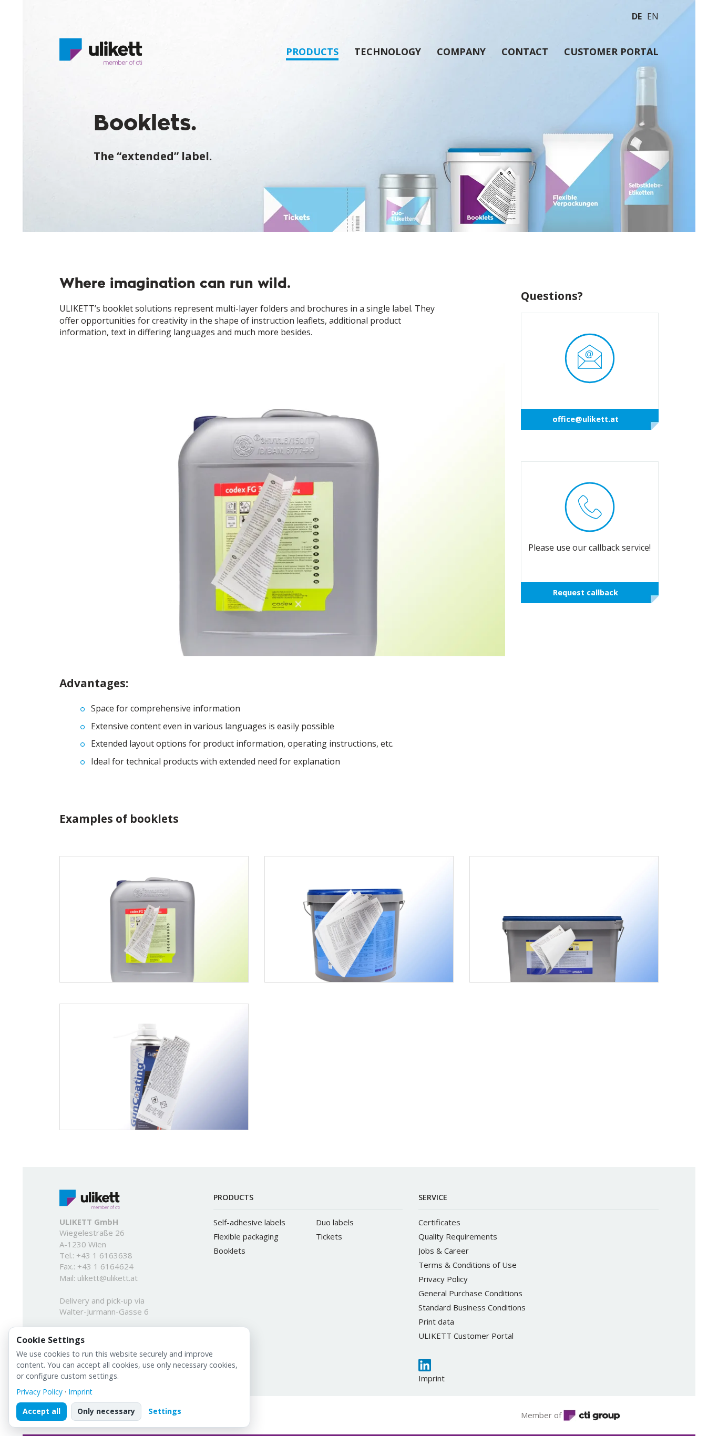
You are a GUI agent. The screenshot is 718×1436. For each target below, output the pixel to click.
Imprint (431, 1378)
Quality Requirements (457, 1236)
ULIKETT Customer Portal (466, 1335)
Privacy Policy (443, 1279)
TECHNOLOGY (387, 51)
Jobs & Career (443, 1250)
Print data (436, 1321)
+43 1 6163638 (104, 1255)
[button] (314, 208)
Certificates (439, 1222)
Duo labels (335, 1222)
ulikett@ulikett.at (107, 1278)
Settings (164, 1411)
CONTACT (524, 51)
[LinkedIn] (424, 1365)
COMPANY (461, 51)
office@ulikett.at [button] (585, 419)
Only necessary (106, 1411)
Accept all (41, 1411)
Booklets (229, 1250)
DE (637, 16)
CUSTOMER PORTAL (611, 51)
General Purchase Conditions (470, 1293)
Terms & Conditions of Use (467, 1264)
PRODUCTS (312, 52)
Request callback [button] (585, 592)
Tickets (329, 1236)
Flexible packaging (246, 1236)
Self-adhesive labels (249, 1222)
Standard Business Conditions (472, 1307)
